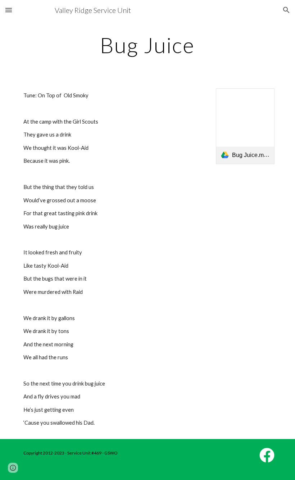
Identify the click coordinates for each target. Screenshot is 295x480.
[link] (245, 126)
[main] (147, 45)
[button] (8, 10)
